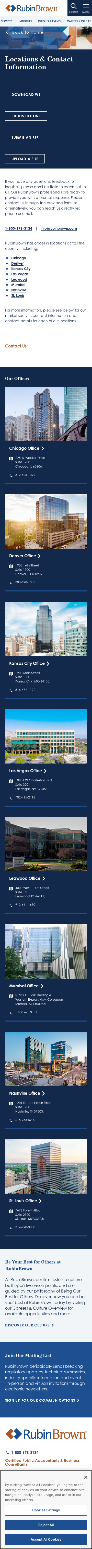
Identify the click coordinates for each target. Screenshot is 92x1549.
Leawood (19, 279)
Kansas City (21, 268)
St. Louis (17, 295)
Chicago (18, 258)
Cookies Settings (46, 1510)
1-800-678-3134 (18, 228)
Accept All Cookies (46, 1539)
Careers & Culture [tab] (79, 21)
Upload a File (25, 159)
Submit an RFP (25, 137)
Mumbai (18, 284)
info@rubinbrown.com (59, 228)
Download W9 (26, 94)
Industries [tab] (25, 21)
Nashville (18, 290)
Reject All (45, 1525)
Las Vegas (19, 274)
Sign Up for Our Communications (40, 1400)
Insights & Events (49, 21)
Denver (17, 263)
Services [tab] (6, 21)
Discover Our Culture (27, 1325)
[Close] (85, 1477)
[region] (46, 1509)
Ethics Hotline (26, 116)
